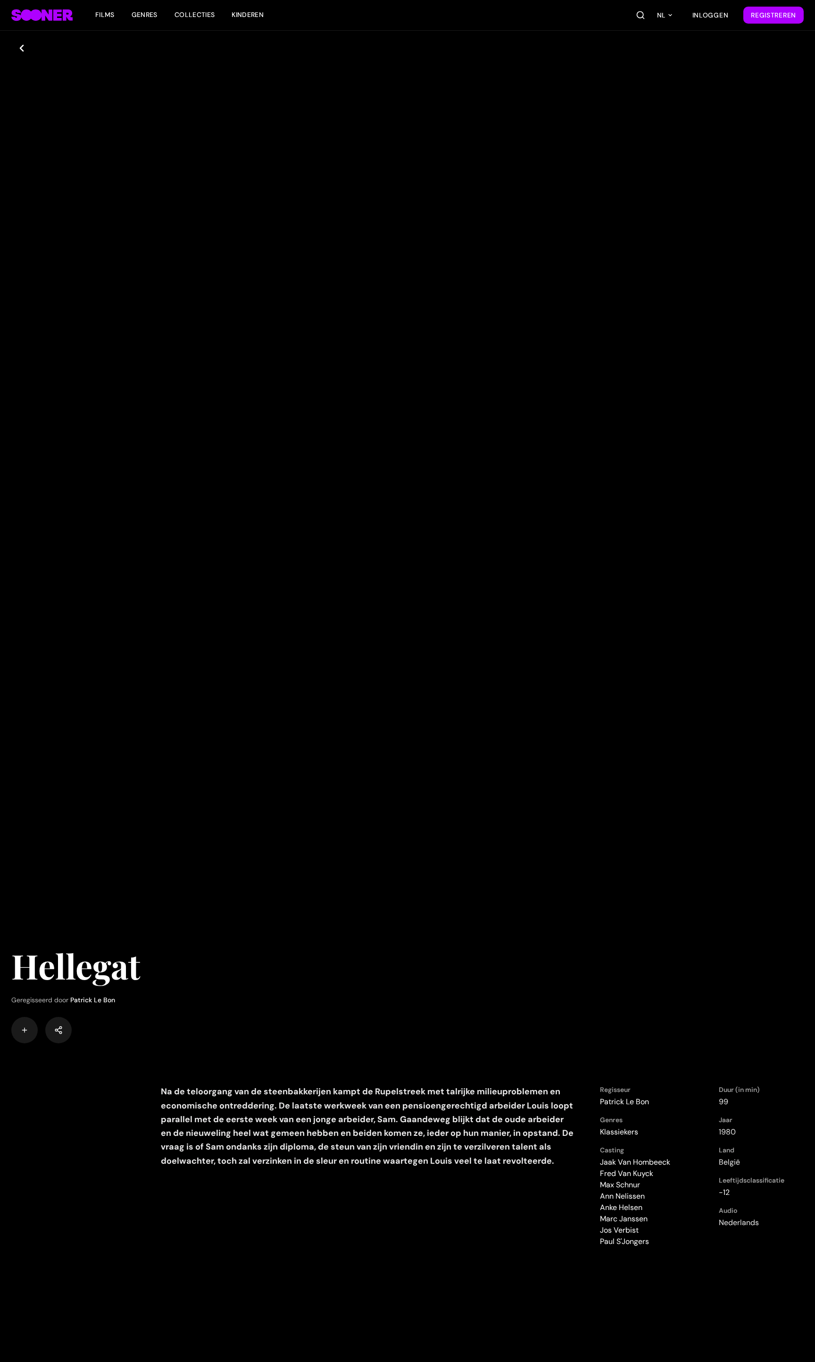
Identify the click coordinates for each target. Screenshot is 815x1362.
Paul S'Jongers (624, 1241)
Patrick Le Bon (92, 1000)
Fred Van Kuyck (626, 1173)
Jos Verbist (619, 1230)
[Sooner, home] (42, 15)
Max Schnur (620, 1185)
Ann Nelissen (622, 1196)
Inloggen (710, 15)
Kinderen (248, 14)
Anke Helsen (621, 1207)
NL (661, 15)
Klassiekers (619, 1132)
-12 (724, 1192)
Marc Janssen (624, 1219)
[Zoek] (640, 15)
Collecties (195, 14)
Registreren (773, 15)
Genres (145, 14)
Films (105, 14)
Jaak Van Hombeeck (635, 1162)
